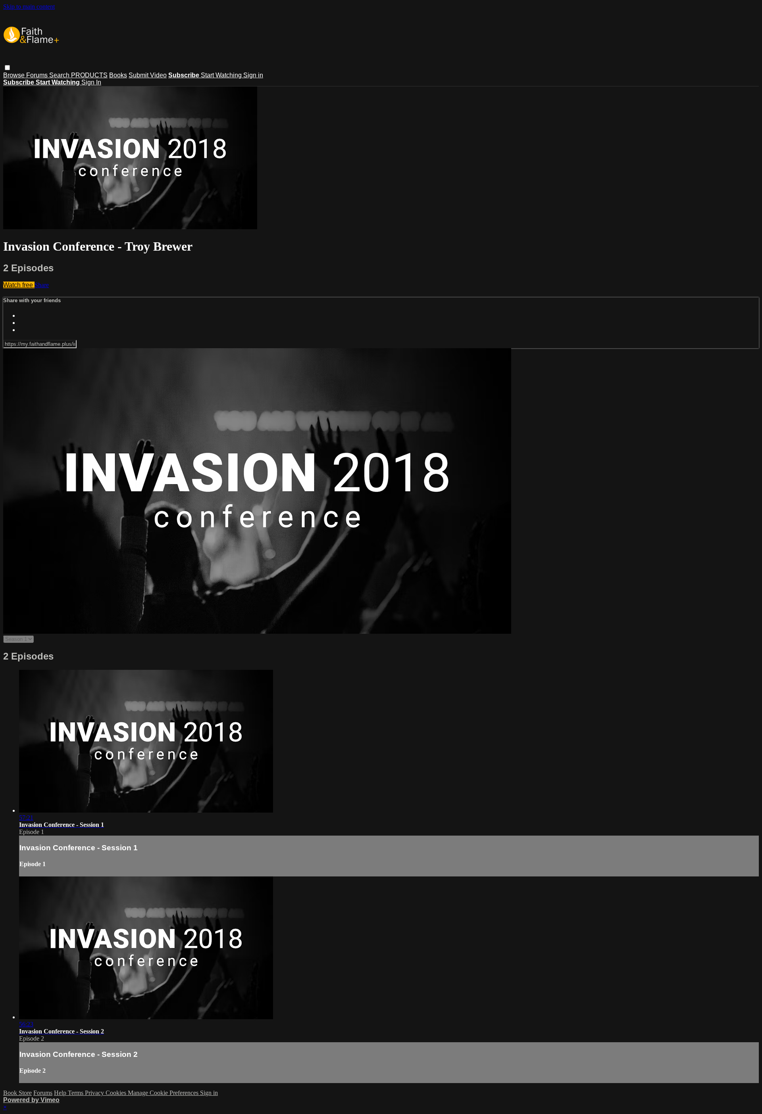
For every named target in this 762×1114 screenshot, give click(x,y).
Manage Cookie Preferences (164, 1092)
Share (42, 285)
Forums (37, 75)
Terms (76, 1092)
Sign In (91, 82)
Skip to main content (29, 6)
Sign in (253, 75)
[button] (7, 67)
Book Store (17, 1092)
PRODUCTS (89, 75)
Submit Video (148, 75)
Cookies (117, 1092)
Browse (14, 75)
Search (60, 75)
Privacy (95, 1092)
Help (61, 1092)
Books (118, 75)
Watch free (19, 285)
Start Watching (222, 75)
